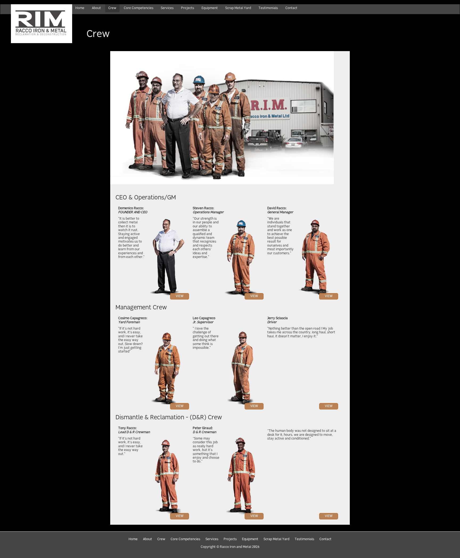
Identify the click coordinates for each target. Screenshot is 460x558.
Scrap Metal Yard (276, 539)
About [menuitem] (96, 8)
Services (212, 539)
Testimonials (304, 539)
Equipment (250, 539)
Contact (325, 539)
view (179, 296)
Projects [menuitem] (187, 8)
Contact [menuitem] (291, 8)
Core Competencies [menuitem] (138, 8)
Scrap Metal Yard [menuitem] (238, 8)
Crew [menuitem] (112, 8)
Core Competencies (185, 539)
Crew (161, 539)
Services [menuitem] (167, 8)
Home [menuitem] (79, 8)
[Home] (36, 23)
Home (133, 539)
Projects (230, 539)
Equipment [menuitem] (210, 8)
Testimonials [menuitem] (268, 8)
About (147, 539)
